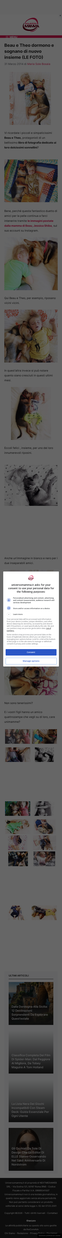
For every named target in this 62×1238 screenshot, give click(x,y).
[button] (31, 614)
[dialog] (31, 619)
